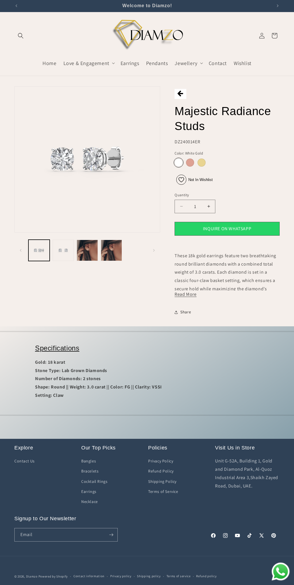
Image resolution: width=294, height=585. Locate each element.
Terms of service (179, 576)
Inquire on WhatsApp (227, 229)
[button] (20, 35)
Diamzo (32, 576)
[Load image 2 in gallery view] (63, 250)
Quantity (182, 195)
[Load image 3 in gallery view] (87, 250)
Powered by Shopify (53, 576)
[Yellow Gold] (202, 163)
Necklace (89, 501)
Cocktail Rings (94, 481)
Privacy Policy (160, 461)
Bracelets (89, 471)
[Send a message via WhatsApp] (280, 571)
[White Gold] (179, 163)
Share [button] (185, 312)
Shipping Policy (162, 481)
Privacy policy (120, 576)
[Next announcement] (277, 5)
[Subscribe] (111, 535)
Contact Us (24, 461)
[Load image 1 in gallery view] (39, 250)
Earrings (88, 491)
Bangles (88, 461)
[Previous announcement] (16, 5)
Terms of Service (163, 491)
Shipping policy (149, 576)
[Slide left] (20, 250)
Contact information (89, 576)
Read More (185, 294)
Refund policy (206, 576)
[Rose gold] (190, 163)
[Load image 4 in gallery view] (111, 250)
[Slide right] (154, 250)
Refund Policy (161, 471)
